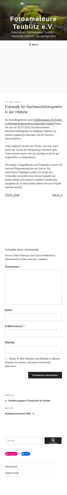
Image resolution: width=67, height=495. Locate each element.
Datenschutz (12, 473)
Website (9, 342)
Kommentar (12, 266)
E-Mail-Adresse (14, 326)
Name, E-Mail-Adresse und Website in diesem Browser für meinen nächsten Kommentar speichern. (32, 362)
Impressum (11, 466)
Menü (35, 44)
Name (9, 310)
